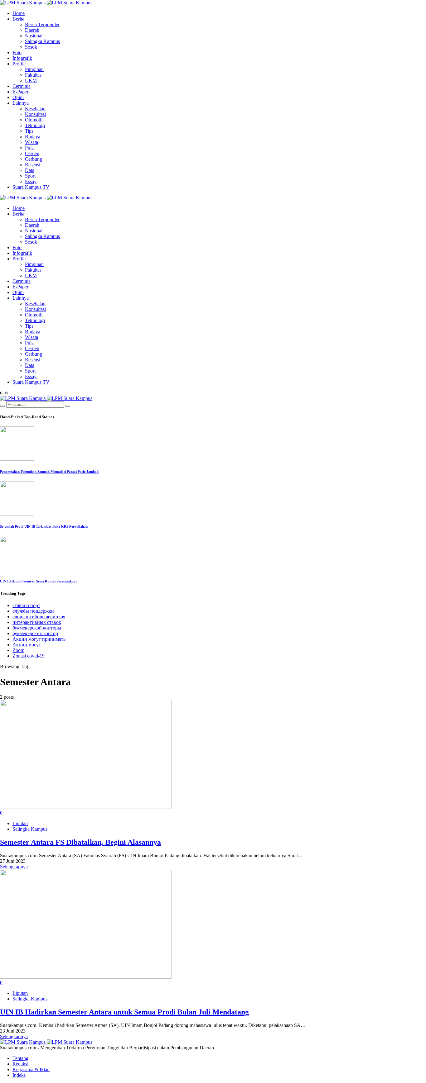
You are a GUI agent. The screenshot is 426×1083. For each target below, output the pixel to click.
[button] (4, 392)
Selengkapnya (14, 866)
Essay (30, 181)
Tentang (20, 1058)
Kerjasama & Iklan (31, 1069)
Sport (30, 175)
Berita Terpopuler (42, 24)
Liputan (20, 823)
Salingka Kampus (42, 41)
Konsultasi (35, 114)
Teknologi (35, 125)
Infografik (22, 58)
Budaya (32, 136)
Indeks (19, 1075)
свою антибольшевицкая (38, 616)
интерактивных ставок (36, 622)
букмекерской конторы (36, 627)
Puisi (30, 147)
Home (18, 13)
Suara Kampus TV (31, 187)
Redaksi (20, 1063)
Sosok (31, 47)
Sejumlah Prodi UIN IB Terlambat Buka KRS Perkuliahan (44, 526)
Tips (29, 131)
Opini (18, 97)
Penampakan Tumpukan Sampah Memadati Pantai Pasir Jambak (49, 471)
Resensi (32, 164)
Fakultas (33, 75)
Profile (19, 63)
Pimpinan (34, 69)
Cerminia (21, 86)
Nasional (33, 35)
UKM (31, 80)
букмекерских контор (35, 633)
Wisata (31, 142)
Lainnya (20, 103)
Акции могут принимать (38, 639)
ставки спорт (26, 605)
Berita (18, 18)
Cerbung (33, 159)
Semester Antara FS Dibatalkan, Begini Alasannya (80, 842)
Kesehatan (35, 108)
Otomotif (34, 119)
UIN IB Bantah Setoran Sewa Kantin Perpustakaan (38, 581)
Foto (17, 52)
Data (29, 170)
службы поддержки (33, 611)
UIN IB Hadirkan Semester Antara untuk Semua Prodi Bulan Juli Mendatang (124, 1012)
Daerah (32, 30)
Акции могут (26, 644)
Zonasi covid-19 (28, 655)
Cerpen (32, 153)
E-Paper (20, 91)
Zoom (18, 650)
